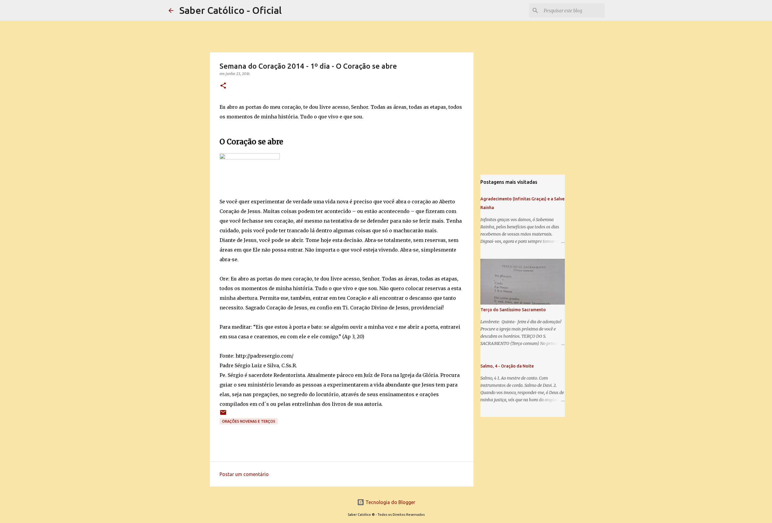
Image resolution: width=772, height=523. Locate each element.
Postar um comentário (244, 474)
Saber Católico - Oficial (230, 10)
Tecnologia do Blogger (389, 502)
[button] (223, 86)
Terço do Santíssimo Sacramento (513, 309)
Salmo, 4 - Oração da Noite (507, 366)
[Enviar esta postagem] (223, 415)
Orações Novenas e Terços (248, 421)
